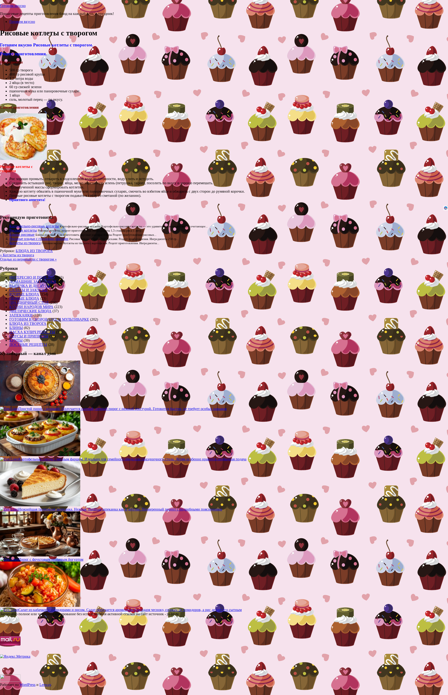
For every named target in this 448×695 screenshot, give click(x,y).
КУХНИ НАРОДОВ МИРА (31, 307)
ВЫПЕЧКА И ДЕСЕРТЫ (29, 286)
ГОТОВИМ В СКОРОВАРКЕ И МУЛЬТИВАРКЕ (49, 319)
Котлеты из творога (25, 243)
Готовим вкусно (13, 6)
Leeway (45, 685)
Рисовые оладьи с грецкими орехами (38, 239)
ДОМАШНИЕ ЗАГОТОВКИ (32, 282)
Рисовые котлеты (23, 230)
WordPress (27, 685)
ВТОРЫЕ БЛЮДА (24, 294)
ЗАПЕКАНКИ (21, 315)
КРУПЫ (16, 340)
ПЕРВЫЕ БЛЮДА (24, 298)
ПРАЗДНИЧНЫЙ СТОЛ (29, 303)
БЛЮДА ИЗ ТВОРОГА (34, 251)
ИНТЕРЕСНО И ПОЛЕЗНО (32, 277)
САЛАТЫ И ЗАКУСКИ (28, 290)
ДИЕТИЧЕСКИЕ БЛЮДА (30, 311)
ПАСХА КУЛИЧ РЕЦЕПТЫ (32, 332)
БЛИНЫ (16, 328)
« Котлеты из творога (17, 255)
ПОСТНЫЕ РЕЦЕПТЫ (28, 345)
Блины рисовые (22, 234)
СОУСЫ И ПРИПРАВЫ (28, 336)
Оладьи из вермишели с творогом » (28, 259)
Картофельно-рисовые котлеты (34, 226)
